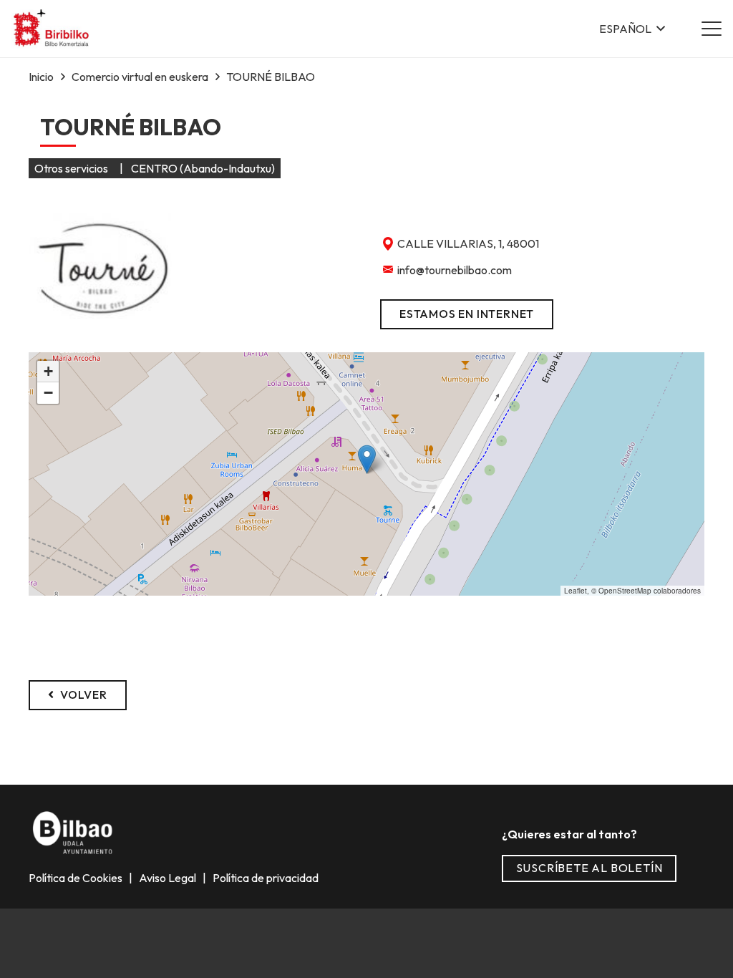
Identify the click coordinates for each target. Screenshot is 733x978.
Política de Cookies (77, 878)
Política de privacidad (264, 878)
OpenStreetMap (624, 591)
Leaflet (575, 591)
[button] (632, 28)
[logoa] (51, 29)
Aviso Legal (168, 878)
